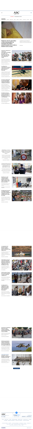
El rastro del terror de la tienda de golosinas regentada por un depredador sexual (6, 165)
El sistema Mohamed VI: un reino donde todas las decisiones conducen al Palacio (5, 81)
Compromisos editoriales (26, 420)
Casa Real (8, 19)
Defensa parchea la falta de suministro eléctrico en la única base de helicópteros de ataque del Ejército (5, 343)
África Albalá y (3, 279)
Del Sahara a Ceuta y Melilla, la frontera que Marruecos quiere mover (6, 151)
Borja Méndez (21, 45)
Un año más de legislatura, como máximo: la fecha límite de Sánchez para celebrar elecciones (5, 288)
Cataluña (17, 19)
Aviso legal (30, 419)
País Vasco (28, 19)
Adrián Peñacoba (3, 336)
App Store (24, 416)
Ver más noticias (16, 368)
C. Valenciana (24, 19)
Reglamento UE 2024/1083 (11, 420)
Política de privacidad (14, 419)
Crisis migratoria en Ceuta (18, 16)
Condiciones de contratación (18, 420)
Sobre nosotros (6, 419)
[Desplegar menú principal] (1, 12)
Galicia (31, 19)
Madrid (15, 19)
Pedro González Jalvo (7, 279)
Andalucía (20, 19)
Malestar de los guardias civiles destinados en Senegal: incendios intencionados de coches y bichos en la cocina (9, 43)
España (3, 19)
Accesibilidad (5, 420)
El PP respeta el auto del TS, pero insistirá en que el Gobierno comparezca (5, 274)
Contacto (10, 419)
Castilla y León (11, 19)
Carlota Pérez (3, 90)
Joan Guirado (3, 103)
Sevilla (18, 14)
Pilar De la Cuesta (3, 350)
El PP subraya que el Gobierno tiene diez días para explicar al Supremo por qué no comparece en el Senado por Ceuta (5, 262)
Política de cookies (20, 419)
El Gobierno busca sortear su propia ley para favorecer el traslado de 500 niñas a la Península (5, 94)
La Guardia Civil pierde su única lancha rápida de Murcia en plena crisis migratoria (6, 248)
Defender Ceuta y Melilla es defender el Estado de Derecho (5, 356)
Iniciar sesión (31, 12)
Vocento (3, 419)
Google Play (29, 416)
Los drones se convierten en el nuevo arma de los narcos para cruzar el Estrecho (6, 68)
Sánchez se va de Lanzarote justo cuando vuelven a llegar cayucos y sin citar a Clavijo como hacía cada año (5, 179)
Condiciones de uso (25, 419)
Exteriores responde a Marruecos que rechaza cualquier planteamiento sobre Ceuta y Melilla (6, 329)
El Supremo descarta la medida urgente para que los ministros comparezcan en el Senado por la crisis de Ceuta (6, 193)
